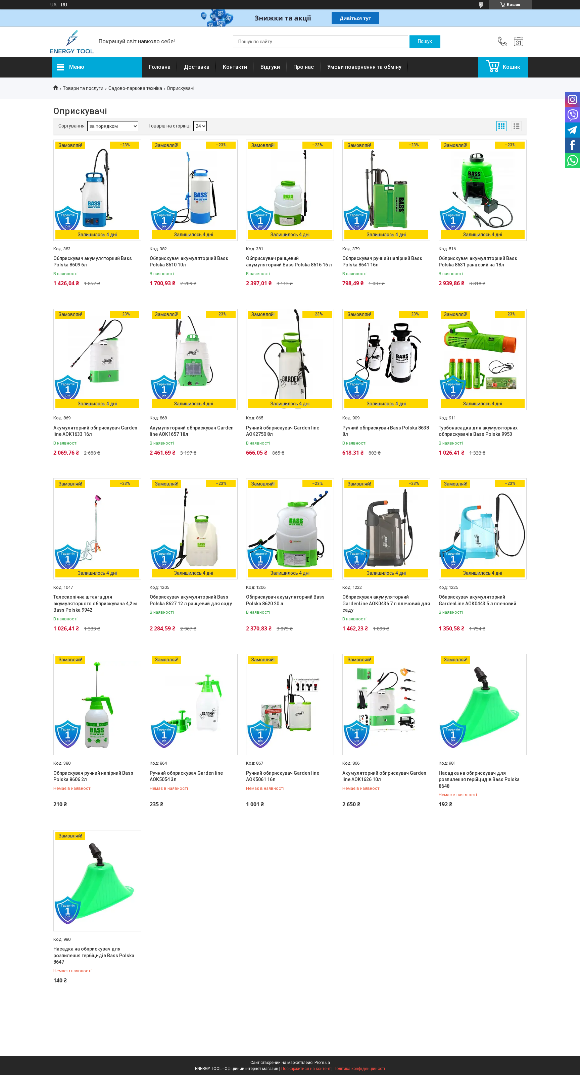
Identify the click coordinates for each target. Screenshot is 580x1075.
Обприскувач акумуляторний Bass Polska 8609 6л (92, 262)
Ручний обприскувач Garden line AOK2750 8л (282, 431)
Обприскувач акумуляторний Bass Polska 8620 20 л (285, 600)
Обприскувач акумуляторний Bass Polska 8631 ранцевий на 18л (478, 262)
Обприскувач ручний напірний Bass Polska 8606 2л (93, 776)
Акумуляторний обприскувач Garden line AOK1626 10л (384, 776)
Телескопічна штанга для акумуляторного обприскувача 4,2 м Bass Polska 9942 (95, 603)
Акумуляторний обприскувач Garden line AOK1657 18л (192, 431)
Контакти (235, 67)
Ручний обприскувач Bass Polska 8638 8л (385, 431)
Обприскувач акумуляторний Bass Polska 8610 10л (189, 262)
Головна (160, 67)
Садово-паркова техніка (135, 88)
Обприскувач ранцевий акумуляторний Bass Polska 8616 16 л (289, 262)
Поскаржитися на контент (306, 1068)
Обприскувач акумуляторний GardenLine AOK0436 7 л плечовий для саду (386, 603)
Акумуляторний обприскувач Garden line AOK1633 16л (95, 431)
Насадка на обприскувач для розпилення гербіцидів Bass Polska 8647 (93, 955)
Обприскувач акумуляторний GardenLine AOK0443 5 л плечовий (477, 600)
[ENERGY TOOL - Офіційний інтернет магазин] (72, 41)
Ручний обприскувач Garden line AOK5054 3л (186, 776)
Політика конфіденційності (359, 1068)
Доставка (196, 67)
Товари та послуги (83, 88)
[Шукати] (424, 41)
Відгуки (270, 67)
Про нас (303, 67)
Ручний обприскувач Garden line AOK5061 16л (282, 776)
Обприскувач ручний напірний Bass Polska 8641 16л (382, 262)
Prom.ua (322, 1062)
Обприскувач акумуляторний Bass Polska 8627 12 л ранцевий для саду (191, 600)
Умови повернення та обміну (364, 67)
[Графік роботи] (518, 41)
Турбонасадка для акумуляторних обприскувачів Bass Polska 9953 (478, 431)
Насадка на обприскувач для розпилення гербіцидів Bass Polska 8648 (479, 779)
